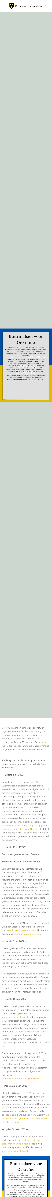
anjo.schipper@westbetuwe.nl (20, 930)
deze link (42, 742)
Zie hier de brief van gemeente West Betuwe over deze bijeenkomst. (25, 1118)
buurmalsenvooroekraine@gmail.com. (21, 1078)
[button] (49, 6)
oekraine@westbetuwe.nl (27, 934)
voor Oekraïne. (32, 829)
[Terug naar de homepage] (26, 6)
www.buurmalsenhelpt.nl (15, 1017)
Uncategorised (38, 357)
